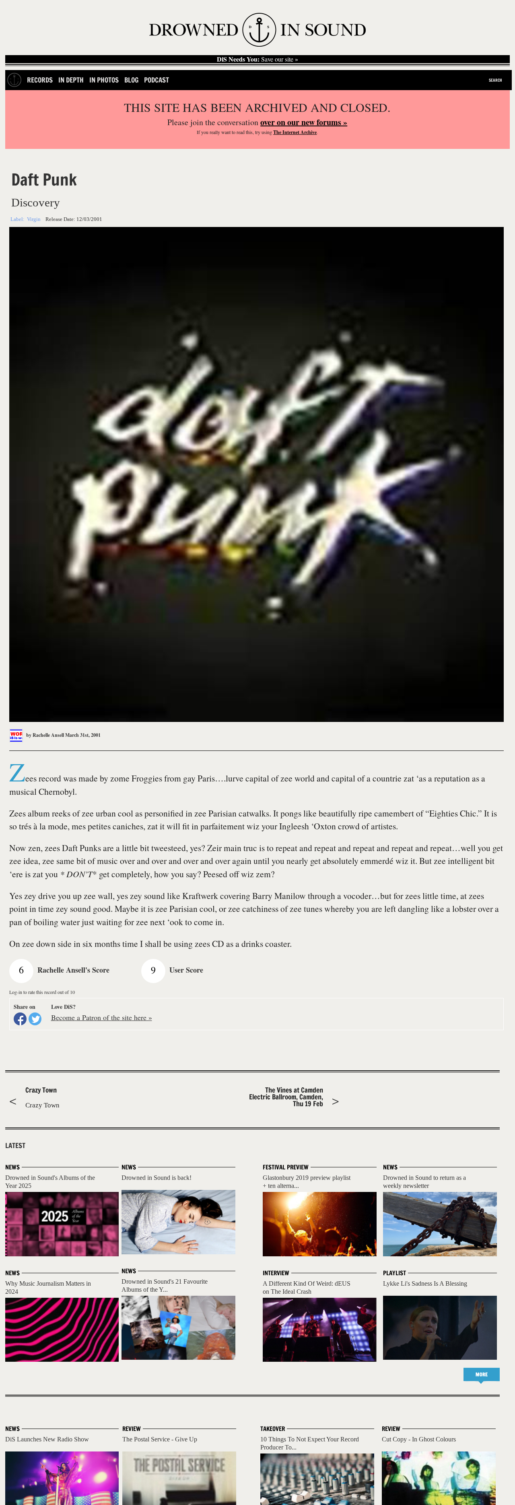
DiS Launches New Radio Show (47, 1439)
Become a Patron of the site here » (101, 1017)
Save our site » (257, 59)
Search (495, 80)
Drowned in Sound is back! (157, 1177)
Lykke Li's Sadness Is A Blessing (425, 1283)
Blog (131, 80)
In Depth (71, 80)
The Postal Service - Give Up (159, 1439)
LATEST (15, 1145)
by (44, 735)
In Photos (104, 80)
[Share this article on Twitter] (35, 1018)
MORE (482, 1374)
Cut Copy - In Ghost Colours (419, 1439)
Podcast (156, 80)
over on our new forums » (303, 122)
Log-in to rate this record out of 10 (42, 992)
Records (40, 80)
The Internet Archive (295, 132)
